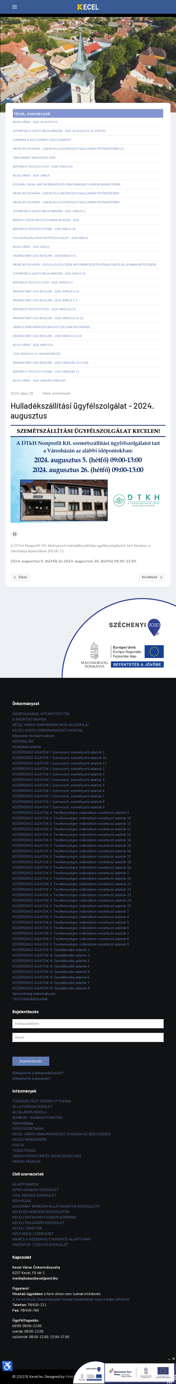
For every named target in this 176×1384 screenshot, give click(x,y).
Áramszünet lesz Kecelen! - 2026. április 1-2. (45, 300)
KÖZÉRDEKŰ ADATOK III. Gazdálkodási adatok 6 (51, 977)
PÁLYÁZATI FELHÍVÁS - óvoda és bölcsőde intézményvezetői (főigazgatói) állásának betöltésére (84, 265)
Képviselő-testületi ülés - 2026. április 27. (43, 282)
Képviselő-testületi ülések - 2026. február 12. (46, 372)
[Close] (173, 1359)
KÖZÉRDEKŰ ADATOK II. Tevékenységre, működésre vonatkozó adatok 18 (71, 862)
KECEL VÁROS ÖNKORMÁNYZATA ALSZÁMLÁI (50, 725)
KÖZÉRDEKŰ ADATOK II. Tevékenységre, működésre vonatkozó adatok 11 (71, 823)
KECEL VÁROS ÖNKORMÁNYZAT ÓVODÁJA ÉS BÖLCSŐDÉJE (61, 1134)
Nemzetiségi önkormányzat (33, 993)
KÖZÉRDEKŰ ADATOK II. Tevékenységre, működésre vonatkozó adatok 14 (71, 840)
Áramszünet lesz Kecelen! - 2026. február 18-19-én (50, 363)
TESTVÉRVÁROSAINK (30, 999)
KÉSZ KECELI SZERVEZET (33, 1234)
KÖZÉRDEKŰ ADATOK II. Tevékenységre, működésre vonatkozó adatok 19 (71, 867)
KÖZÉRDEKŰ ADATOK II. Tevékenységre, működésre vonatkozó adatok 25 (71, 906)
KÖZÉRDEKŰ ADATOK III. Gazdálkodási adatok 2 (51, 955)
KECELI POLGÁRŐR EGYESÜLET (38, 1223)
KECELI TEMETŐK (27, 1228)
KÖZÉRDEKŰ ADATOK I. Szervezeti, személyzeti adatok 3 (58, 774)
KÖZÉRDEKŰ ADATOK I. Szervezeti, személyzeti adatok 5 (58, 785)
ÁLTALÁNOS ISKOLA (29, 1112)
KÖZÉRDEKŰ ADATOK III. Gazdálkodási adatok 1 (51, 950)
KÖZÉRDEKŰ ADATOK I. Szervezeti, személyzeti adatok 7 (58, 796)
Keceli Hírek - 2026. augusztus (35, 122)
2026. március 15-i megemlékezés (36, 354)
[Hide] (169, 1359)
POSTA (18, 1145)
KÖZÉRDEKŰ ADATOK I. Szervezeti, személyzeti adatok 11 (59, 763)
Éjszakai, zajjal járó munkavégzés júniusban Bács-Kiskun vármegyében (66, 184)
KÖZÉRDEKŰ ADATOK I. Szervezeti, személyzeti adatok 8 (58, 801)
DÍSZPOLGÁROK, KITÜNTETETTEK (41, 714)
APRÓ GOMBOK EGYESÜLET (35, 1190)
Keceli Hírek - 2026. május (31, 247)
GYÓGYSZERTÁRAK (28, 1128)
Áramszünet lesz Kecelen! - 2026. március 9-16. (47, 336)
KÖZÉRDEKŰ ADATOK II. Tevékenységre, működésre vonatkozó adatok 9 (70, 944)
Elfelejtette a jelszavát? (31, 1078)
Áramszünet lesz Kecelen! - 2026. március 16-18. (48, 318)
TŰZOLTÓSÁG (24, 1150)
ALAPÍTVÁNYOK (25, 1184)
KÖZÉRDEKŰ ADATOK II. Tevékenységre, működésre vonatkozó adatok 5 (70, 922)
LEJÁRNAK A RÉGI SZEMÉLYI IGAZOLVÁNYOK (42, 140)
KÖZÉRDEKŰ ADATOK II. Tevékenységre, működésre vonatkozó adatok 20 (71, 878)
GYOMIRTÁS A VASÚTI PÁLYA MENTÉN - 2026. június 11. (49, 211)
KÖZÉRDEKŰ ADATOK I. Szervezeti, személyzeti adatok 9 (58, 807)
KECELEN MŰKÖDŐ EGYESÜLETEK (40, 1212)
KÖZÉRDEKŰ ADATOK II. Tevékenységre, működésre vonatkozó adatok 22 (71, 889)
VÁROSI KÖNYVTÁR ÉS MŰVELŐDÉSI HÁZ (46, 1156)
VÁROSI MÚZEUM (26, 1161)
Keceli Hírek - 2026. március (33, 345)
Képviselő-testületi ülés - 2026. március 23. (44, 309)
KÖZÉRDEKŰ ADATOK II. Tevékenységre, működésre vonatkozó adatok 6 (70, 928)
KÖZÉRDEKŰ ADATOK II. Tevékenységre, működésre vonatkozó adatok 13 (71, 834)
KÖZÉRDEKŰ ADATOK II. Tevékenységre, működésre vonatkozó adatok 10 (71, 818)
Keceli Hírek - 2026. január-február (39, 380)
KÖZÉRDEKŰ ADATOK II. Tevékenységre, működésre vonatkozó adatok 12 (71, 829)
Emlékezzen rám (29, 1049)
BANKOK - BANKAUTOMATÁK (37, 1117)
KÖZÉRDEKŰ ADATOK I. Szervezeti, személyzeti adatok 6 (58, 790)
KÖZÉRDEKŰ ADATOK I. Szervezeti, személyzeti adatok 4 (58, 779)
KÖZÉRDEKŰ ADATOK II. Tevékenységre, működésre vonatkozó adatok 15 (71, 845)
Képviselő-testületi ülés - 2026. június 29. (43, 166)
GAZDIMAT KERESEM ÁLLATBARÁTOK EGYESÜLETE (55, 1206)
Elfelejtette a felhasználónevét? (38, 1073)
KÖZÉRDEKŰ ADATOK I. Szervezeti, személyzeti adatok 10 (59, 758)
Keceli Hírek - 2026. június (31, 175)
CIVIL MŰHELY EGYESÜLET (34, 1195)
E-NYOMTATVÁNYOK (29, 719)
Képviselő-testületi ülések (33, 736)
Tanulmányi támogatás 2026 (34, 158)
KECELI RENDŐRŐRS (29, 1139)
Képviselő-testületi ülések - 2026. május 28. (44, 229)
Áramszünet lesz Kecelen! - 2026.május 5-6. (44, 256)
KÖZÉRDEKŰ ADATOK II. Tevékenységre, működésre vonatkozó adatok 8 (70, 939)
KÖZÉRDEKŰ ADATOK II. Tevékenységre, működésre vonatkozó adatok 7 (70, 933)
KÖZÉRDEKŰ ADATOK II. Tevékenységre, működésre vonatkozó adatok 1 (70, 812)
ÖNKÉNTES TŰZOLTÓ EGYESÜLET (40, 1244)
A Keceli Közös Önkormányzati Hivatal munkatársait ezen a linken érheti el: (71, 1299)
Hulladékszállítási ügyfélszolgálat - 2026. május (50, 238)
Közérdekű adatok (26, 747)
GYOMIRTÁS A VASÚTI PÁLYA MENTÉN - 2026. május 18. (49, 273)
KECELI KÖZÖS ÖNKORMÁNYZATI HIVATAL (47, 730)
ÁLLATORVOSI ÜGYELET (32, 1106)
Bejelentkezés (30, 1061)
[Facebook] (15, 534)
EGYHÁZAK (21, 1201)
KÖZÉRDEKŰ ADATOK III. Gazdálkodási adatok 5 (51, 972)
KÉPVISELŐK (22, 741)
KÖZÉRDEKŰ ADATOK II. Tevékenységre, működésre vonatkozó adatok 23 (71, 895)
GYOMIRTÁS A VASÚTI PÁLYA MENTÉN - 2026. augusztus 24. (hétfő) (59, 131)
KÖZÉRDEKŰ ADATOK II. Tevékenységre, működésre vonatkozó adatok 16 (71, 851)
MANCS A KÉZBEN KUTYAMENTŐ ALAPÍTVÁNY (51, 1239)
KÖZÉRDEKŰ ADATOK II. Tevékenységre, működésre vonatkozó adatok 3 (70, 911)
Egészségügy (22, 1123)
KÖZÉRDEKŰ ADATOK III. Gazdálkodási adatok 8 (51, 988)
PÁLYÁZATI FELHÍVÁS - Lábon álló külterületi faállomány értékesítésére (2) (68, 149)
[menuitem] (14, 7)
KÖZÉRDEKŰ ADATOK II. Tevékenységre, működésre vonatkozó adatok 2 (70, 873)
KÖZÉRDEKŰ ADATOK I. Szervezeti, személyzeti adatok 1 (58, 752)
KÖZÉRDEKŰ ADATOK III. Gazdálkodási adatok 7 (51, 983)
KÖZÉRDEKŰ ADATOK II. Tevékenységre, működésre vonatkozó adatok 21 (71, 884)
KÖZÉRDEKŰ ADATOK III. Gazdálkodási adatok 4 (51, 966)
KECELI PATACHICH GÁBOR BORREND (44, 1217)
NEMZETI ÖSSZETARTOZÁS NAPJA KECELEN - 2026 (46, 220)
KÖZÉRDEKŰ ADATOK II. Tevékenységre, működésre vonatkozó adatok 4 (70, 917)
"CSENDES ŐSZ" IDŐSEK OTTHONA (41, 1101)
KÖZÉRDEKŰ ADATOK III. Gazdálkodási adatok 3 (51, 961)
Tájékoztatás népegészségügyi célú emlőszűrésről (52, 327)
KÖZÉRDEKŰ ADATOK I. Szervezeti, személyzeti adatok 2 (58, 769)
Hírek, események (56, 393)
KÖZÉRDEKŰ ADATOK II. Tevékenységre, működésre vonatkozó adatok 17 (71, 856)
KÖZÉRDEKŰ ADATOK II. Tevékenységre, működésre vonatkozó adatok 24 (71, 900)
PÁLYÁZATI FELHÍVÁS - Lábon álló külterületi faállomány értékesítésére (66, 202)
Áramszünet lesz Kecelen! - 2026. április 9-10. (46, 291)
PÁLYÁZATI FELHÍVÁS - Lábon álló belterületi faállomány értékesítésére (66, 193)
